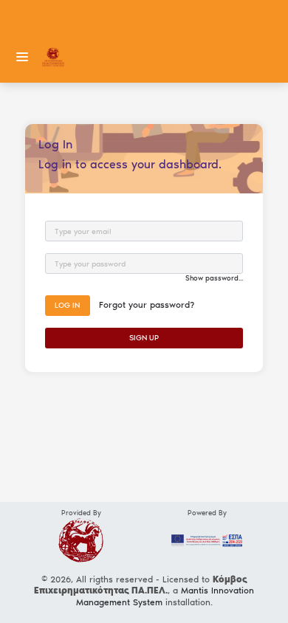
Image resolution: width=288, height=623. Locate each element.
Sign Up (144, 338)
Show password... (214, 278)
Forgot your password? (146, 305)
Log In (67, 305)
